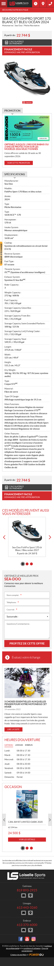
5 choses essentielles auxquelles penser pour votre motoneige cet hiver (25, 704)
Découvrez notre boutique (15, 10)
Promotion (12, 110)
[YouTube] (27, 939)
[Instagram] (33, 939)
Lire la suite (13, 729)
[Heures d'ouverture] (35, 3)
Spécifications (14, 174)
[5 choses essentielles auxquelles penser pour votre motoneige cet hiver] (27, 683)
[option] (27, 537)
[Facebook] (20, 939)
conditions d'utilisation (32, 948)
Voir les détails (27, 839)
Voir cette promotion (18, 163)
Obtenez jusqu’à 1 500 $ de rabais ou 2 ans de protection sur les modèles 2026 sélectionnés (26, 146)
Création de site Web (18, 955)
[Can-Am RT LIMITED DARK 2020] (27, 804)
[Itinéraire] (43, 3)
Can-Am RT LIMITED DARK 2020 (25, 822)
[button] (4, 537)
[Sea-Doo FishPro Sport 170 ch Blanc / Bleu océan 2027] (27, 531)
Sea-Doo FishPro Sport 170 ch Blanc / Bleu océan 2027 (27, 548)
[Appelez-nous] (50, 3)
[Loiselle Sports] (19, 3)
